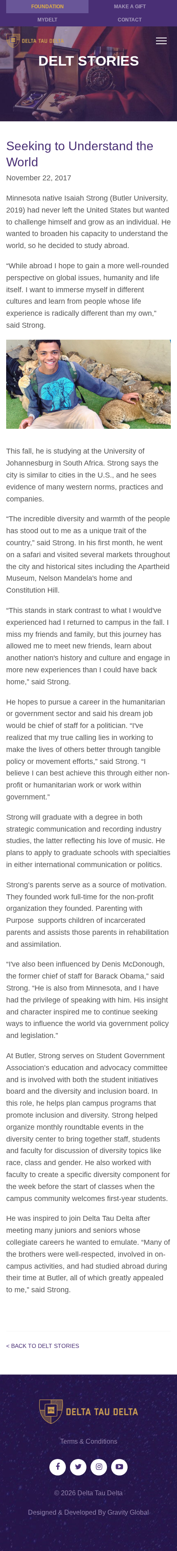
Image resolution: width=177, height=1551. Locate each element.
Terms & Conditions (88, 1441)
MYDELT (47, 20)
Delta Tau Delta (100, 1493)
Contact (130, 20)
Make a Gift (130, 6)
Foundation (47, 6)
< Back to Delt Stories (42, 1346)
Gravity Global (128, 1512)
